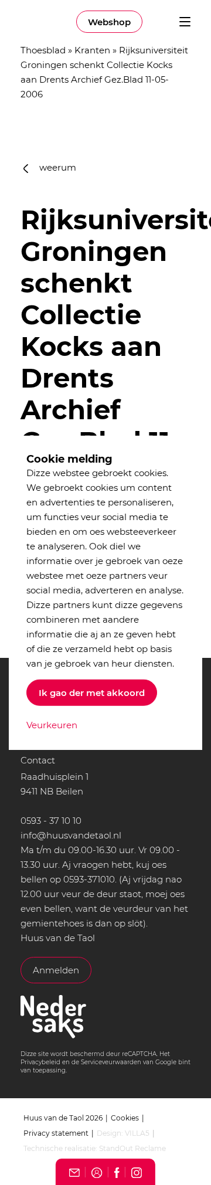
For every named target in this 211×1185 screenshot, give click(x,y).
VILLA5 (137, 1133)
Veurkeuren (51, 725)
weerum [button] (56, 167)
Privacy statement (56, 1133)
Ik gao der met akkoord (92, 692)
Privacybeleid (40, 1062)
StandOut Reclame (132, 1148)
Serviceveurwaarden (111, 1062)
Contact (38, 760)
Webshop (109, 22)
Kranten (92, 50)
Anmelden (56, 970)
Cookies (125, 1117)
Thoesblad (43, 50)
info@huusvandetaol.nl (71, 835)
